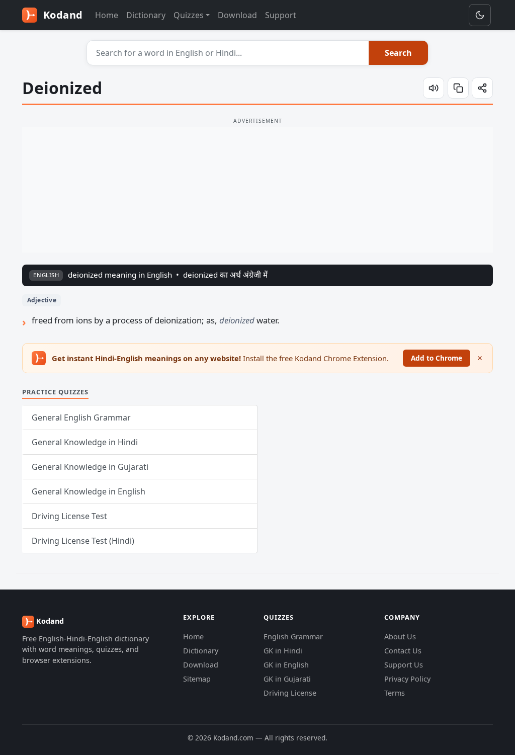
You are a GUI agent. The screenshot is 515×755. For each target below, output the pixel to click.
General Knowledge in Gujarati (90, 466)
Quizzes (189, 15)
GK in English (286, 664)
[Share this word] (482, 88)
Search (398, 52)
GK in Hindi (283, 650)
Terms (394, 693)
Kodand (61, 15)
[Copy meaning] (458, 88)
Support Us (403, 664)
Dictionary (145, 15)
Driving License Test (69, 516)
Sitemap (197, 679)
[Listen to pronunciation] (433, 88)
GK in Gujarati (287, 679)
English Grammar (293, 636)
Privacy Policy (407, 679)
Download (237, 15)
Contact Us (402, 650)
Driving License (290, 693)
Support (280, 15)
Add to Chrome (436, 358)
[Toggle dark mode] (480, 15)
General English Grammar (81, 417)
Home (106, 15)
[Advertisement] (257, 190)
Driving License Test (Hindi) (83, 540)
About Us (400, 636)
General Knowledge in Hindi (85, 442)
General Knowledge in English (88, 491)
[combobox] (228, 53)
